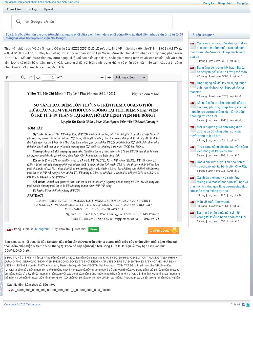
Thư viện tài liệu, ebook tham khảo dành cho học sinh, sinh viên (41, 1)
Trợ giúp (242, 3)
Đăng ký (208, 3)
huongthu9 (42, 229)
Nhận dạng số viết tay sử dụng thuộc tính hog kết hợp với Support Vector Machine (218, 87)
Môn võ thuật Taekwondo (214, 202)
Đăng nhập (225, 3)
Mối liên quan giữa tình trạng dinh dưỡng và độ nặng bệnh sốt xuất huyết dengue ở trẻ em (216, 131)
